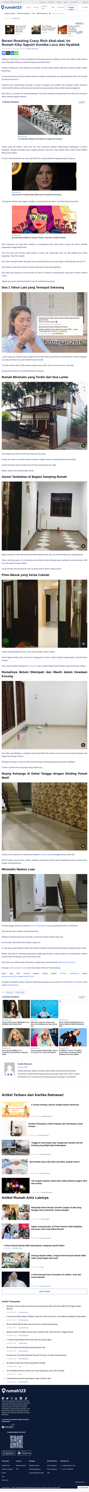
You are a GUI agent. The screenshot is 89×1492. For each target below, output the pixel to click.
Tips (33, 13)
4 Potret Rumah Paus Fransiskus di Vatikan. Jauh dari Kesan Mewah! (56, 1276)
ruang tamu (33, 666)
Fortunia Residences (69, 973)
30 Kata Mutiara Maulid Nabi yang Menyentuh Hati (26, 1347)
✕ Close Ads (83, 1487)
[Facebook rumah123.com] (3, 1398)
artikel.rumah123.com (66, 962)
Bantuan (85, 2)
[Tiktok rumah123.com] (26, 1398)
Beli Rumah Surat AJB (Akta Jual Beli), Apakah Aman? (55, 1162)
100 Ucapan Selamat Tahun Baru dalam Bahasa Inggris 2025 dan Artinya (59, 1182)
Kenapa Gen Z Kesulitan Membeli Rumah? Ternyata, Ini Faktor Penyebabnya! (36, 1355)
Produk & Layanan (7, 1469)
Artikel (10, 18)
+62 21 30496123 (68, 1469)
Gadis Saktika (45, 1219)
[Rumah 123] (11, 7)
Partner (4, 1473)
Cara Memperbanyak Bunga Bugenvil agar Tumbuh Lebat (29, 1378)
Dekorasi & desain (23, 13)
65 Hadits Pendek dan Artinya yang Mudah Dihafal (26, 1363)
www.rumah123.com (12, 976)
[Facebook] (4, 53)
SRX (48, 1473)
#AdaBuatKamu (13, 985)
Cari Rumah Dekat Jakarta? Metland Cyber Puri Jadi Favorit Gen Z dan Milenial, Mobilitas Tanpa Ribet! (46, 1316)
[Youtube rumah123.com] (16, 1398)
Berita (66, 2)
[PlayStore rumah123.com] (24, 1454)
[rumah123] (44, 1390)
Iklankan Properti (21, 1465)
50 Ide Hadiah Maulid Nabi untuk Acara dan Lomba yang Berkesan (32, 1324)
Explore (59, 2)
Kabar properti (10, 13)
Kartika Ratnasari (32, 49)
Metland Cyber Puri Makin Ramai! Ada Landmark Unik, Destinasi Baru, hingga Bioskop (40, 1332)
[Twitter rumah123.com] (7, 1398)
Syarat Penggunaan (35, 1469)
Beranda (5, 18)
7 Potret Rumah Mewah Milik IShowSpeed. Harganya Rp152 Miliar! (34, 1246)
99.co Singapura (52, 1469)
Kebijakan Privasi (34, 1465)
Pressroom (5, 1480)
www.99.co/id (28, 976)
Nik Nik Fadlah (17, 1248)
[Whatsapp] (16, 53)
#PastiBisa (79, 982)
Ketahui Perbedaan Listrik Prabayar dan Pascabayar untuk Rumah (55, 1125)
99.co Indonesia (52, 1465)
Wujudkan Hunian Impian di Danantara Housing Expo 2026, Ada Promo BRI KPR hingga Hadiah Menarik (44, 1307)
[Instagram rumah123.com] (11, 1398)
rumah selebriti (20, 992)
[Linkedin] (12, 53)
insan (20, 1374)
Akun (86, 7)
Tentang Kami (6, 1465)
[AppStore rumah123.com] (9, 1453)
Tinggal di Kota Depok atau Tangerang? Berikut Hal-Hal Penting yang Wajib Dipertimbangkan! (57, 1144)
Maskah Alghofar (46, 1238)
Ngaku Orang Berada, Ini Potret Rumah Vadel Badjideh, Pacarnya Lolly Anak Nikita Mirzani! (56, 1227)
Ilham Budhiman (23, 1312)
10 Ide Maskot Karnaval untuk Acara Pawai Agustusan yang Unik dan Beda (35, 1371)
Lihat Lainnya (44, 1291)
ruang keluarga (45, 854)
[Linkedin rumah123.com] (21, 1398)
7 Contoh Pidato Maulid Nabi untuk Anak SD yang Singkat (29, 1340)
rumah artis (9, 992)
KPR (17, 1469)
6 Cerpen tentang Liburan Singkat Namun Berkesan (55, 1105)
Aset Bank (51, 2)
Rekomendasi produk (44, 13)
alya (42, 1267)
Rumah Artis (16, 18)
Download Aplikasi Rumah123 (13, 2)
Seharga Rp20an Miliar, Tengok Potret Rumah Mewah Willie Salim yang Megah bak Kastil (58, 1257)
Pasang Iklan (71, 7)
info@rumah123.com (69, 1465)
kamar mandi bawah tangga (40, 926)
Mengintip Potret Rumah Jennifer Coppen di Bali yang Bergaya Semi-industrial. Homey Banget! (56, 1208)
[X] (8, 53)
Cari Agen (43, 2)
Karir (3, 1476)
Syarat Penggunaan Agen (36, 1473)
